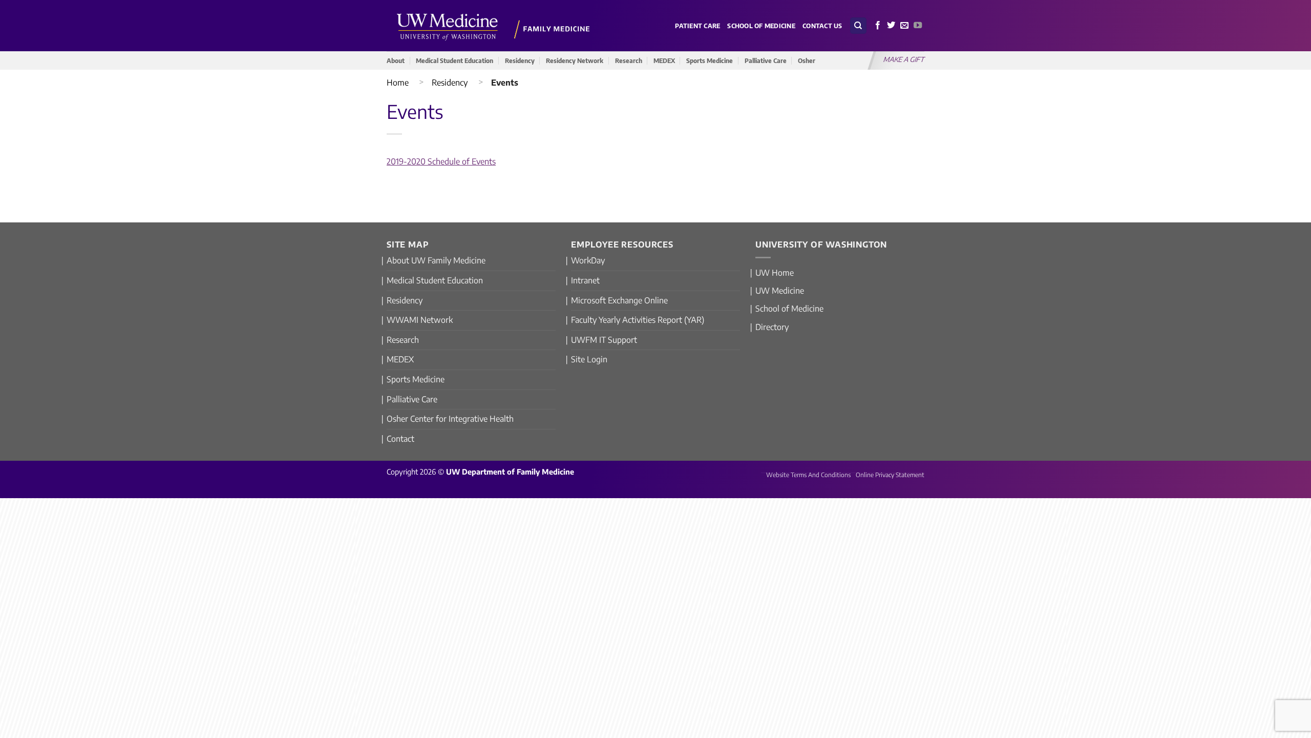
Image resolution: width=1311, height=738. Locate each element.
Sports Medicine (709, 60)
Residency (520, 60)
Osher (806, 60)
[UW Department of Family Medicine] (494, 25)
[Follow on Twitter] (891, 25)
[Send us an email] (904, 25)
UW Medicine (779, 290)
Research (628, 60)
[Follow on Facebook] (878, 25)
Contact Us (822, 26)
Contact (400, 439)
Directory (772, 327)
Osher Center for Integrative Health (450, 419)
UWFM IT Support (604, 340)
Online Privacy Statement (890, 475)
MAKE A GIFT (904, 59)
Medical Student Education (454, 60)
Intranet (585, 280)
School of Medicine (761, 26)
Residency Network (574, 60)
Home (398, 82)
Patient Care (697, 26)
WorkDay (588, 260)
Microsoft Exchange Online (619, 300)
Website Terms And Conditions (808, 475)
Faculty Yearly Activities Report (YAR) (637, 320)
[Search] (858, 25)
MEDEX (664, 60)
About (396, 60)
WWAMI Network (420, 320)
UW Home (774, 273)
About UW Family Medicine (436, 260)
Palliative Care (766, 60)
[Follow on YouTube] (918, 25)
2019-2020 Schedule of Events (441, 161)
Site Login (589, 359)
